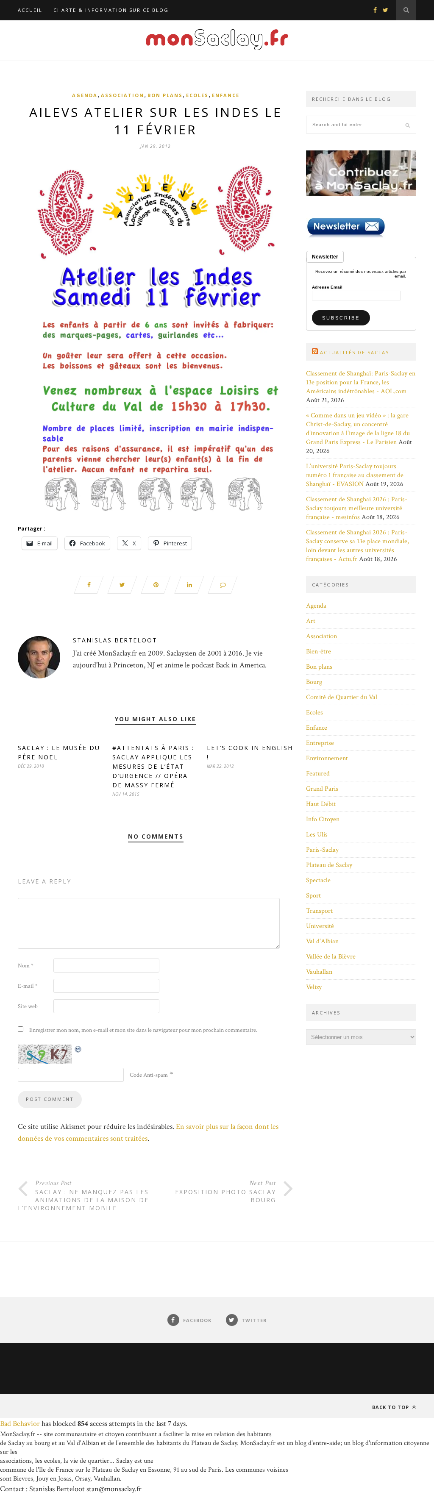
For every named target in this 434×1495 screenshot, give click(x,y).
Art (310, 621)
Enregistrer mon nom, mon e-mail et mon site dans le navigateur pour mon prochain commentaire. (143, 1030)
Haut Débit (321, 804)
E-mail (27, 986)
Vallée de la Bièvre (331, 956)
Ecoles (197, 95)
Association (122, 95)
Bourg (314, 682)
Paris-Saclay (322, 849)
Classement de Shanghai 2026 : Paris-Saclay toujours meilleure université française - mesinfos (356, 508)
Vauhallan (319, 971)
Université (320, 926)
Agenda (84, 95)
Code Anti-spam (149, 1075)
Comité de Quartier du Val (341, 697)
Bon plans (165, 95)
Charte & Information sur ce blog (111, 10)
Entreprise (320, 743)
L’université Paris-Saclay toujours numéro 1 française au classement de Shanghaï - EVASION (354, 475)
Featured (318, 773)
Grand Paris (322, 788)
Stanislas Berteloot (115, 640)
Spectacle (318, 880)
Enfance (225, 95)
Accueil (30, 10)
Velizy (314, 987)
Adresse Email (327, 287)
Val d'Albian (322, 941)
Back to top (391, 1407)
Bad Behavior (20, 1423)
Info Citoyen (322, 819)
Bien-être (318, 651)
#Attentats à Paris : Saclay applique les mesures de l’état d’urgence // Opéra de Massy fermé (153, 766)
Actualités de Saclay (354, 352)
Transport (319, 910)
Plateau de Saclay (329, 865)
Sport (313, 895)
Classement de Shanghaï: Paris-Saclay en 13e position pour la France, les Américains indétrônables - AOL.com (360, 382)
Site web (28, 1006)
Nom (25, 966)
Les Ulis (317, 834)
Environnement (327, 758)
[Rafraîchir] (78, 1049)
